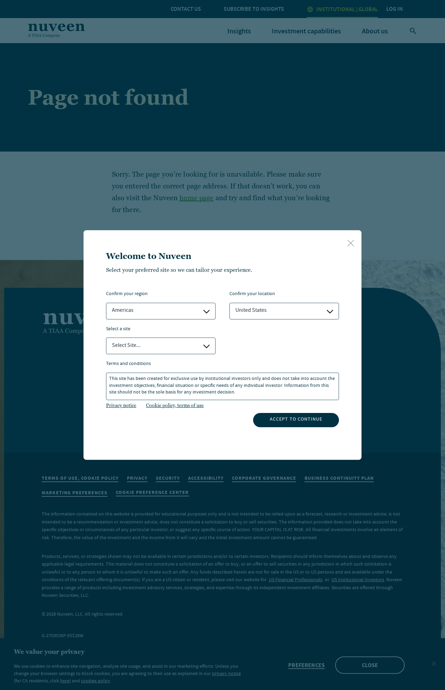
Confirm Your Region (127, 294)
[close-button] (350, 243)
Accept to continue (296, 419)
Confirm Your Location (252, 294)
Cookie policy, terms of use (175, 405)
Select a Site (118, 329)
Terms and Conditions (128, 364)
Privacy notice (121, 405)
